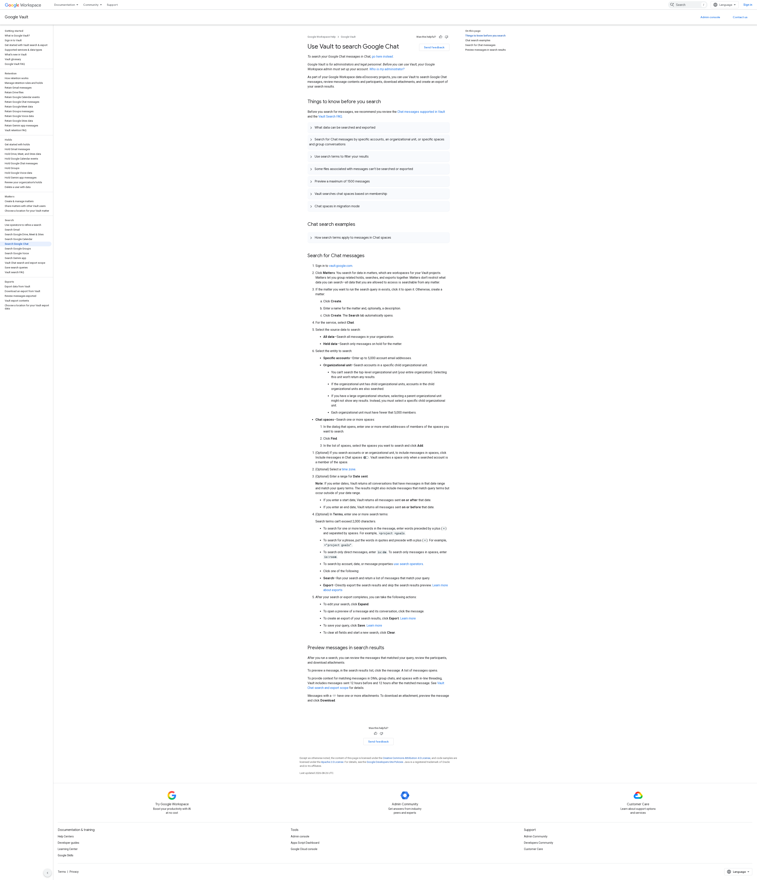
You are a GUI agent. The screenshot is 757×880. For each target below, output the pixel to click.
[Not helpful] (446, 37)
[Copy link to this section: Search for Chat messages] (368, 256)
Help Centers (66, 836)
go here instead (382, 56)
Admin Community (535, 836)
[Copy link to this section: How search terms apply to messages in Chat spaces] (395, 237)
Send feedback (434, 47)
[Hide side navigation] (47, 873)
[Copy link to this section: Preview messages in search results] (388, 648)
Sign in (747, 4)
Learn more (408, 618)
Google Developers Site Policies (385, 761)
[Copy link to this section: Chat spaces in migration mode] (363, 206)
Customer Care (533, 849)
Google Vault (16, 17)
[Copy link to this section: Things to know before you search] (385, 102)
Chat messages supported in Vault (421, 112)
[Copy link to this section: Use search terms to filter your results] (373, 156)
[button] (378, 127)
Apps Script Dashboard (305, 842)
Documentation (64, 5)
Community (91, 5)
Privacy (74, 871)
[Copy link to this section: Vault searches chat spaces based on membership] (391, 193)
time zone (348, 469)
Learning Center (68, 849)
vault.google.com (340, 266)
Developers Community (538, 842)
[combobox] (688, 4)
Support (112, 5)
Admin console (710, 17)
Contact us (740, 17)
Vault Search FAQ (330, 116)
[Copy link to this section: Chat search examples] (359, 224)
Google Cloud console (304, 849)
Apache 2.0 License (332, 761)
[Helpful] (441, 37)
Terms (62, 871)
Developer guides (68, 842)
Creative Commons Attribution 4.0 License (406, 758)
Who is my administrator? (386, 69)
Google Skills (65, 855)
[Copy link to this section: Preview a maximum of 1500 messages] (374, 181)
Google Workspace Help (322, 36)
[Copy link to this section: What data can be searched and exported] (379, 127)
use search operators (408, 564)
